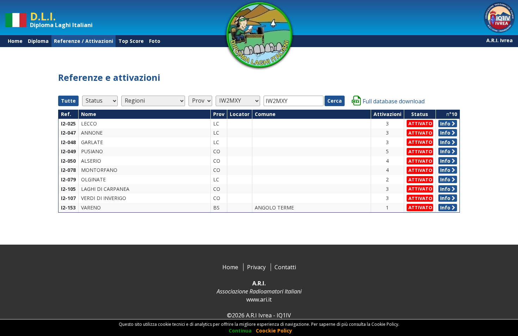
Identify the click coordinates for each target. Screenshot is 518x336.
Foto (154, 41)
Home (15, 41)
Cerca (334, 100)
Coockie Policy (274, 330)
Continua (240, 330)
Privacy (256, 267)
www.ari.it (259, 299)
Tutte (68, 100)
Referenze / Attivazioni (83, 41)
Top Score (131, 41)
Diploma (38, 41)
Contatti (285, 267)
